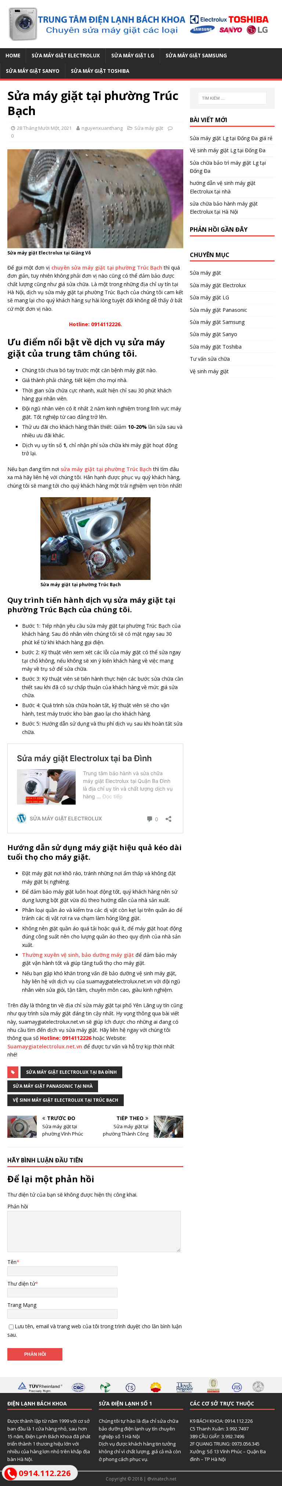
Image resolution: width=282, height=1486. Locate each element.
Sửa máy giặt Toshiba (100, 71)
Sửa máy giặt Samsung (196, 55)
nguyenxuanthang (102, 128)
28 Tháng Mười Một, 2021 (44, 128)
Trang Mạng (21, 1304)
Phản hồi (17, 1206)
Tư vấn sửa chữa (210, 358)
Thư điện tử (21, 1283)
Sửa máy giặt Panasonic (218, 309)
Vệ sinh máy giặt (209, 371)
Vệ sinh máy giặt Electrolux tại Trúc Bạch (65, 1100)
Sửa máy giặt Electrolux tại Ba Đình (71, 1072)
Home (13, 55)
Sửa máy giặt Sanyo (32, 71)
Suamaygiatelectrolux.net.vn (44, 1046)
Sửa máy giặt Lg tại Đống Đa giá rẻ (231, 138)
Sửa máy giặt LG (132, 55)
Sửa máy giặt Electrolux (66, 55)
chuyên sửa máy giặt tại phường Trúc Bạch (106, 267)
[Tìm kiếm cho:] (232, 98)
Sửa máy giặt (148, 128)
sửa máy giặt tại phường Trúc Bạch (106, 469)
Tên (12, 1261)
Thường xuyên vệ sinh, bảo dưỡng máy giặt (78, 954)
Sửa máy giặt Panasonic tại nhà (53, 1086)
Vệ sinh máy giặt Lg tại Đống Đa (227, 150)
